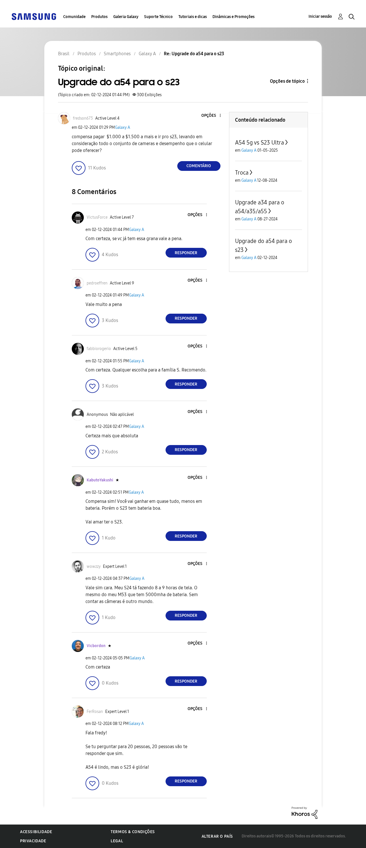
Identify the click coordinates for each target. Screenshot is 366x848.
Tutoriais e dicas (192, 16)
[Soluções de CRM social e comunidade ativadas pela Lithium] (304, 812)
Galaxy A (122, 127)
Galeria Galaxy (125, 16)
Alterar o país (217, 836)
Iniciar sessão (320, 16)
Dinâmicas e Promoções (233, 16)
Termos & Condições (133, 831)
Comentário (198, 165)
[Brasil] (33, 16)
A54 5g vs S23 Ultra (259, 142)
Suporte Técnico (158, 16)
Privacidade (33, 841)
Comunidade (74, 16)
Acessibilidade (36, 831)
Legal (117, 841)
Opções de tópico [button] (287, 81)
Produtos (99, 16)
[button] (210, 115)
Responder (186, 252)
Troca (241, 172)
